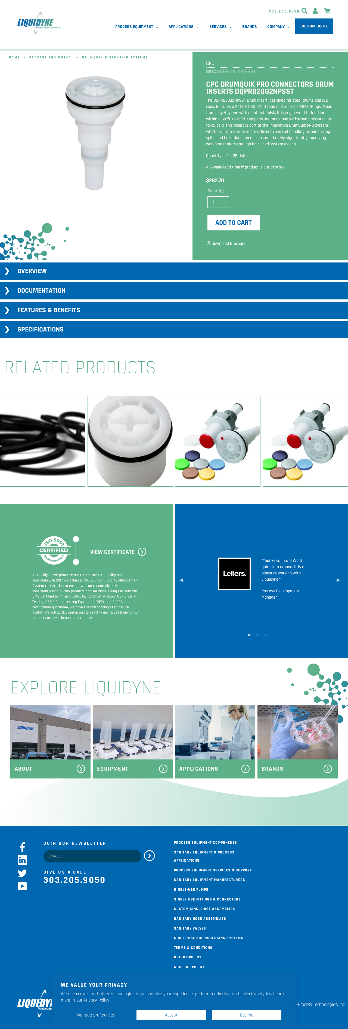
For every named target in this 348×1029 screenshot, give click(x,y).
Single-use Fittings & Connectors (207, 898)
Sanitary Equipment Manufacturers (209, 879)
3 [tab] (265, 634)
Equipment (113, 769)
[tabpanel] (95, 134)
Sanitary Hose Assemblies (200, 918)
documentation (41, 290)
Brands (273, 769)
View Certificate (112, 551)
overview (32, 271)
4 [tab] (273, 634)
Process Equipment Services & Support (213, 869)
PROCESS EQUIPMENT (50, 57)
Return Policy (187, 956)
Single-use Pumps (191, 889)
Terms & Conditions (193, 947)
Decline (246, 1015)
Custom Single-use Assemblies (204, 908)
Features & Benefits (48, 310)
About (23, 769)
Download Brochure (229, 243)
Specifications (40, 329)
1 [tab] (249, 634)
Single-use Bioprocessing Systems (208, 937)
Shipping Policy (189, 966)
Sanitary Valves (190, 927)
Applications (198, 769)
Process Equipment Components (205, 842)
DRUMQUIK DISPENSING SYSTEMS (115, 57)
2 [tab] (257, 634)
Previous (181, 581)
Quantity (215, 191)
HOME (14, 57)
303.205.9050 (284, 11)
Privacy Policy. (97, 1000)
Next (338, 581)
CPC (210, 63)
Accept (171, 1015)
